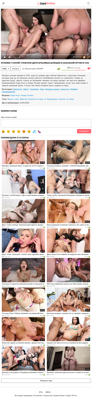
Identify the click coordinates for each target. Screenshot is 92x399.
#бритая (23, 99)
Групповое (34, 89)
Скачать (15, 69)
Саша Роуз (15, 95)
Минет (26, 89)
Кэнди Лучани (27, 95)
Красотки (65, 89)
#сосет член (13, 99)
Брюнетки (17, 89)
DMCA (48, 392)
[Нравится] (58, 69)
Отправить (84, 131)
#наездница (52, 99)
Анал (42, 89)
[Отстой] (89, 69)
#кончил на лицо (35, 99)
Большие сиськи (52, 89)
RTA (41, 392)
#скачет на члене (66, 99)
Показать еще (46, 381)
